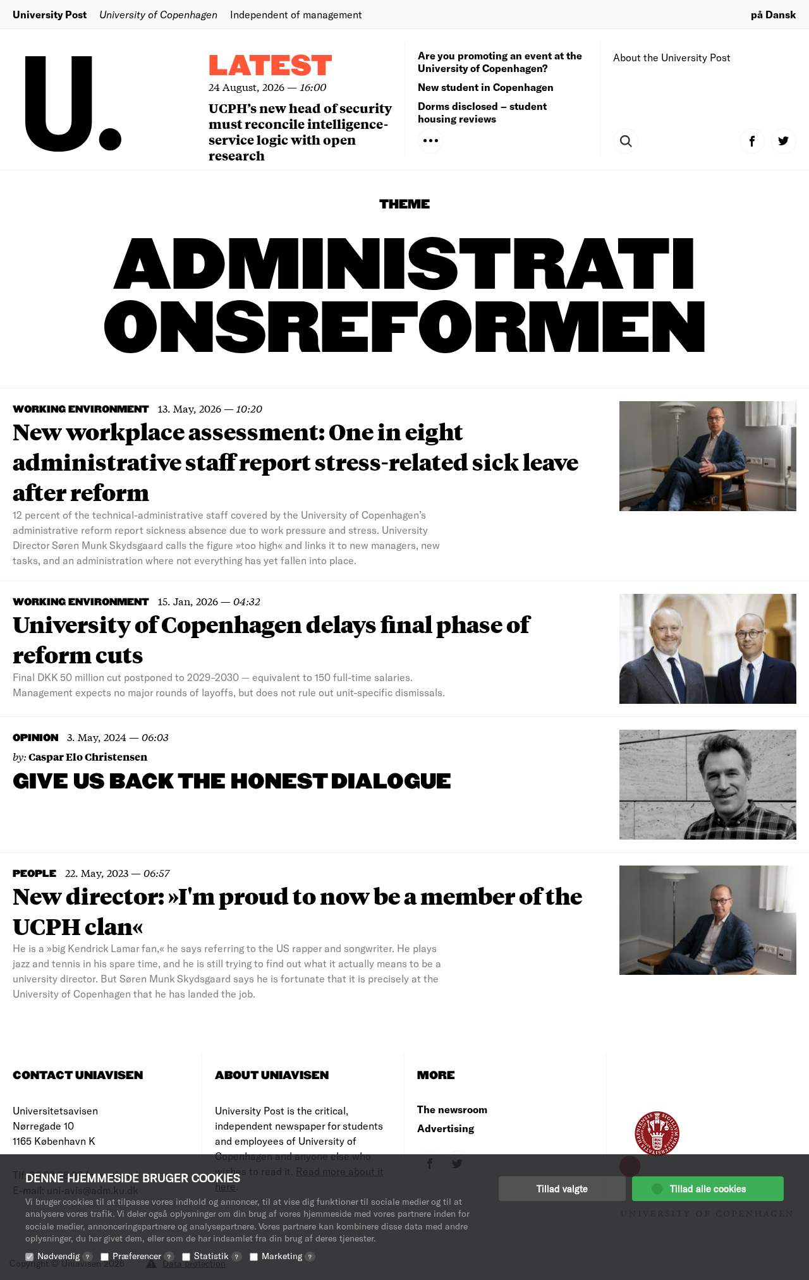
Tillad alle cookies (708, 1188)
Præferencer (142, 1255)
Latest (270, 66)
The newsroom (452, 1109)
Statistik (216, 1255)
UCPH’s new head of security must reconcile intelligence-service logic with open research (300, 131)
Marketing (287, 1255)
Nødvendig (63, 1255)
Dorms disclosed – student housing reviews (482, 112)
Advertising (445, 1128)
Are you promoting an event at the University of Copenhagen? (500, 61)
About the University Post (672, 57)
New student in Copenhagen (486, 87)
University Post (50, 14)
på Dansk (773, 14)
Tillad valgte (562, 1188)
